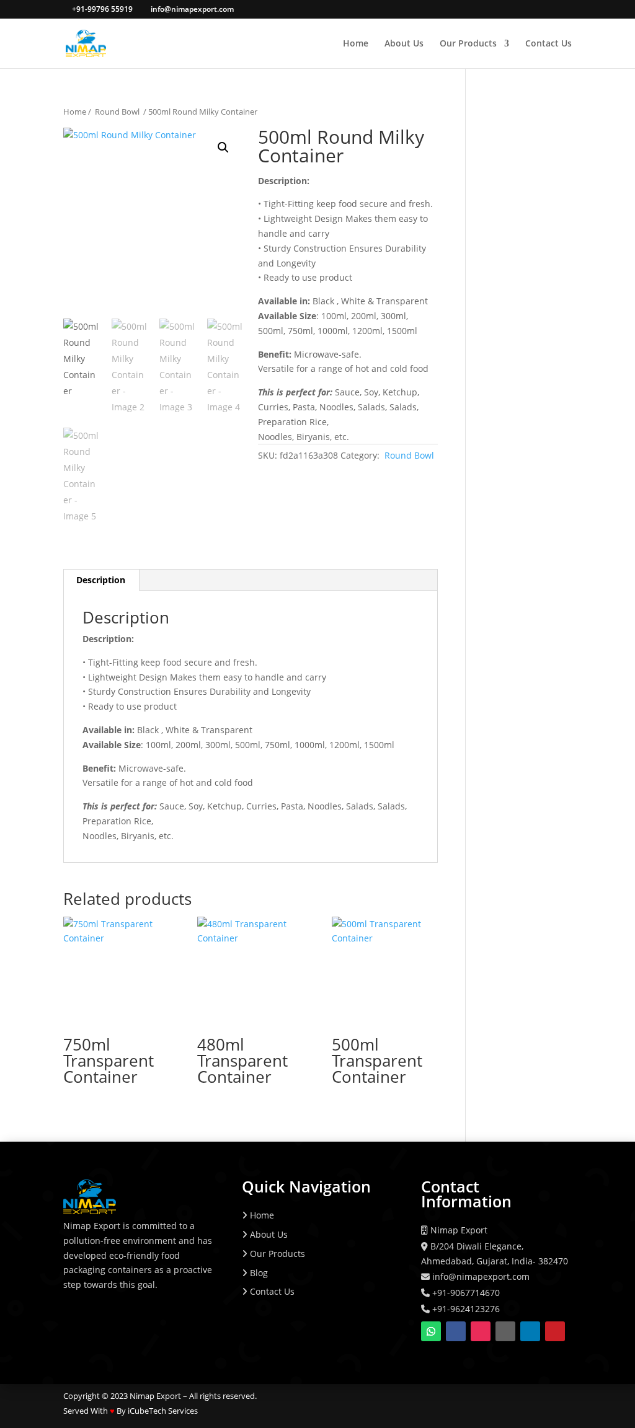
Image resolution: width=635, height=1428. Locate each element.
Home (355, 44)
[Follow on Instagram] (481, 1331)
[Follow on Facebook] (456, 1331)
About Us (404, 44)
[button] (223, 147)
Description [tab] (100, 580)
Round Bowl (117, 111)
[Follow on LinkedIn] (530, 1331)
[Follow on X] (505, 1331)
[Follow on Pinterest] (555, 1331)
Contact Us (548, 44)
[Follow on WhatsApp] (431, 1331)
